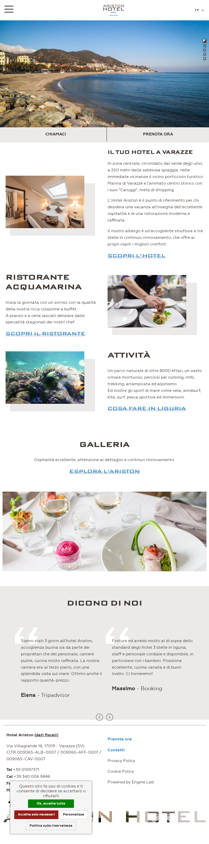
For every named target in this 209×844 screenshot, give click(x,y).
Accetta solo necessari (36, 814)
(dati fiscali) (46, 735)
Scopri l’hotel (136, 256)
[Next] (109, 717)
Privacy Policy (121, 760)
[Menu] (9, 10)
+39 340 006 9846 (32, 776)
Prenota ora (158, 134)
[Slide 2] (204, 46)
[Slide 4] (204, 54)
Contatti (116, 750)
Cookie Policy (121, 771)
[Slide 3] (204, 50)
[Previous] (99, 717)
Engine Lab (143, 782)
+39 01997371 (26, 769)
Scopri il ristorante (45, 333)
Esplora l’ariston (104, 471)
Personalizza (73, 814)
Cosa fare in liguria (147, 408)
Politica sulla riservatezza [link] (51, 826)
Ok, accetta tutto (51, 803)
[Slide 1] (204, 41)
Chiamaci (55, 134)
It (197, 10)
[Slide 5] (204, 58)
